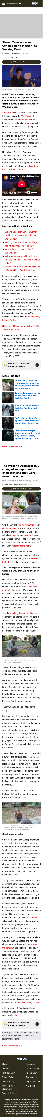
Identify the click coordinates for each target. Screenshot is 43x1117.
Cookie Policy (8, 1081)
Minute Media (13, 1099)
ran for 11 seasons (10, 528)
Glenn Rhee (25, 119)
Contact (5, 1068)
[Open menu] (3, 3)
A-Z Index (30, 1086)
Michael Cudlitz (9, 320)
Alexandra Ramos (12, 484)
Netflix (14, 1015)
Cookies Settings (9, 1093)
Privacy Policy (8, 1077)
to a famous (31, 917)
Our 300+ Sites (32, 1068)
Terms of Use (32, 1077)
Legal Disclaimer (33, 1081)
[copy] (16, 57)
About (4, 1064)
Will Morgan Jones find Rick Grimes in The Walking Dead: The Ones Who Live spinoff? (22, 259)
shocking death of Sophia (21, 613)
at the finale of (26, 1002)
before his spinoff (22, 546)
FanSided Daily (8, 1073)
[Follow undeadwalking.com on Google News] (37, 365)
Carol (27, 558)
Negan (27, 123)
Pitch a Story (31, 1073)
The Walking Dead (15, 446)
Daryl (14, 535)
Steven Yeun (8, 112)
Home (4, 446)
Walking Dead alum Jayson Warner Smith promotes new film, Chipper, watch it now (21, 235)
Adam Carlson (11, 53)
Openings (30, 1064)
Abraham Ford (32, 316)
